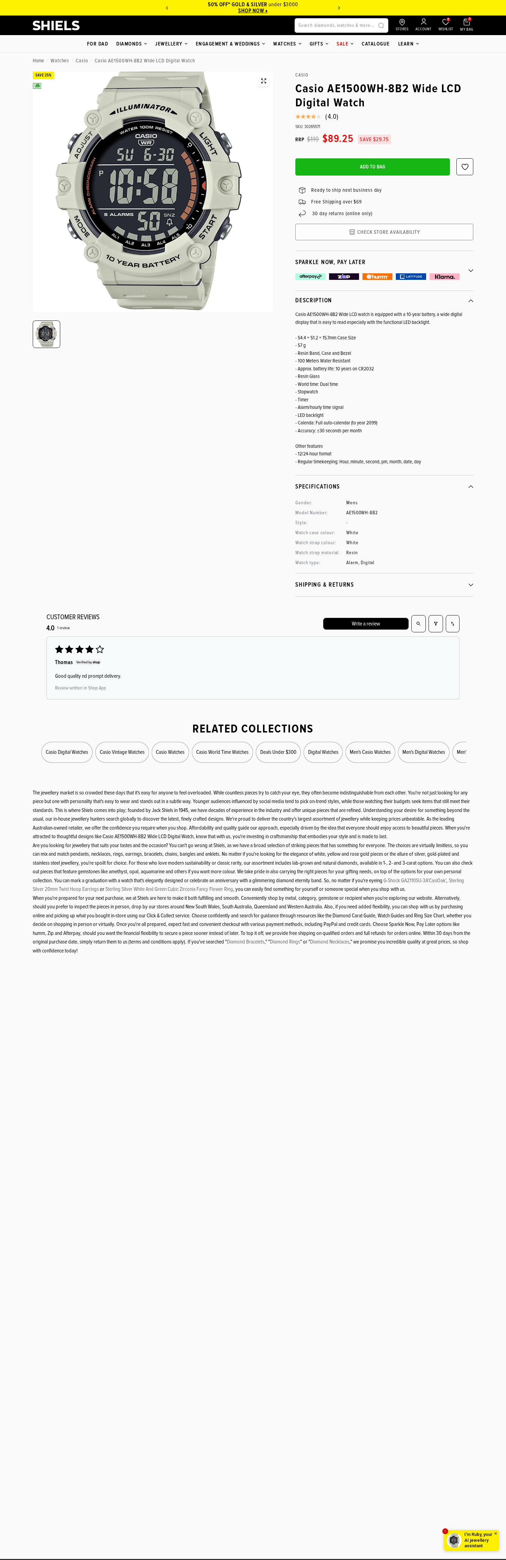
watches (60, 60)
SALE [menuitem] (342, 44)
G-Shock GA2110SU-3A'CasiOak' (414, 880)
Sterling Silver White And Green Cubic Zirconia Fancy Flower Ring (169, 889)
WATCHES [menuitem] (284, 44)
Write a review (366, 623)
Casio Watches (170, 752)
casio (82, 60)
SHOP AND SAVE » (253, 10)
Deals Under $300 (278, 752)
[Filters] (436, 623)
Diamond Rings (285, 941)
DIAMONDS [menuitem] (129, 44)
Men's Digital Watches (423, 752)
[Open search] (418, 623)
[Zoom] (264, 81)
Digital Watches (323, 752)
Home (38, 60)
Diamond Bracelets (245, 941)
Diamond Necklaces (329, 941)
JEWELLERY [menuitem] (168, 44)
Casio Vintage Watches (122, 752)
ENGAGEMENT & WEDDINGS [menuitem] (228, 44)
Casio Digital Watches (67, 752)
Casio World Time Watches (222, 752)
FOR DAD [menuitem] (97, 44)
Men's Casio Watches (370, 752)
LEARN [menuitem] (406, 44)
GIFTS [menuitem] (317, 44)
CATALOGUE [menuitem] (376, 44)
